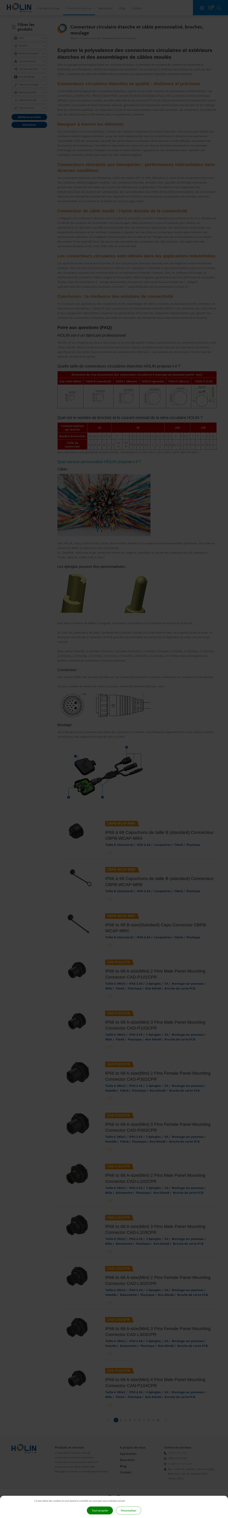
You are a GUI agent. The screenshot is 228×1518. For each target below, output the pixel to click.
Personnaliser (128, 1510)
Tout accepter (100, 1510)
